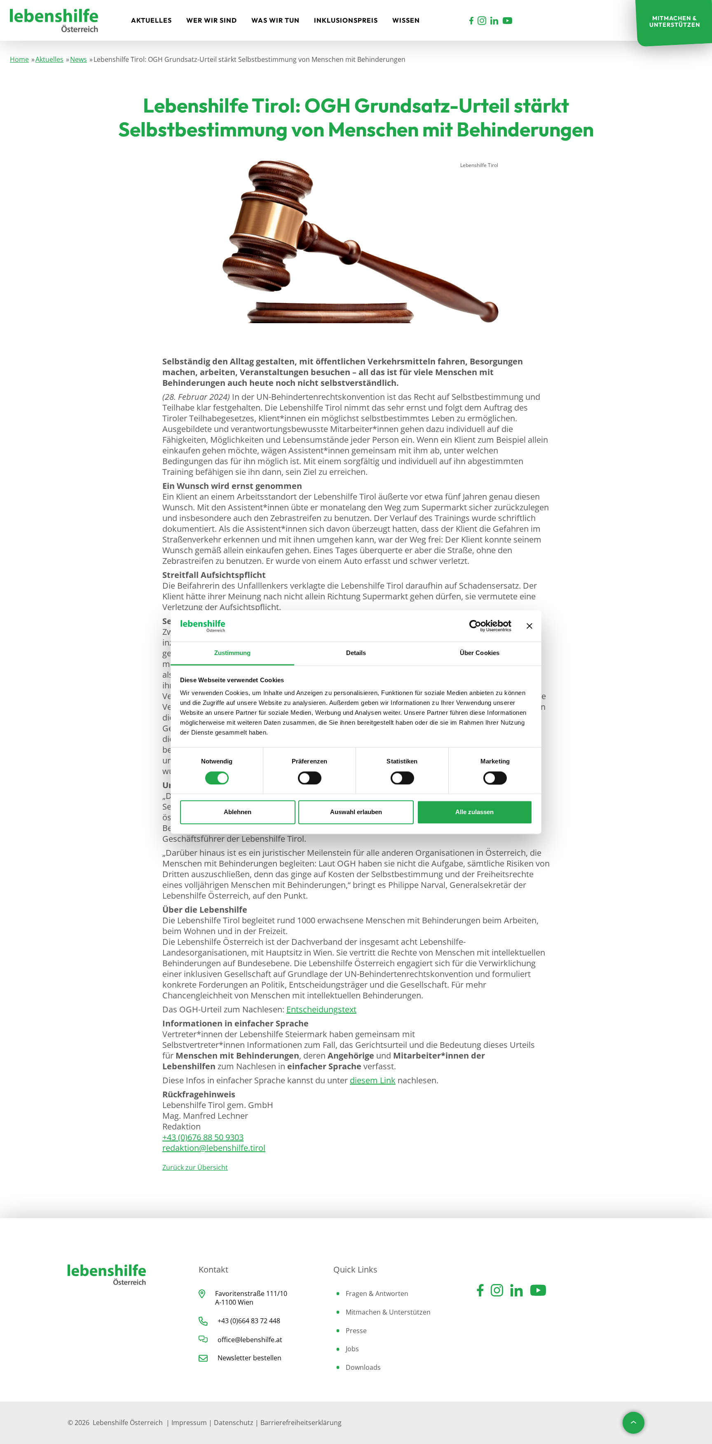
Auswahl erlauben (356, 812)
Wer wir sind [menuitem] (211, 20)
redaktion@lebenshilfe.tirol (213, 1147)
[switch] (309, 777)
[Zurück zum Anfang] (633, 1423)
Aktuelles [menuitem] (151, 20)
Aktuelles (49, 59)
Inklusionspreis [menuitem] (346, 20)
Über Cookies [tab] (479, 653)
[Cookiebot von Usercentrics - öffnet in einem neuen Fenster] (475, 626)
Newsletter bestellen (249, 1357)
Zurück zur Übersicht (195, 1167)
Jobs (352, 1348)
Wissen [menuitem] (406, 20)
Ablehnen (237, 812)
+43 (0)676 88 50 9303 (203, 1137)
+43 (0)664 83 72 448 (249, 1320)
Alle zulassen (474, 812)
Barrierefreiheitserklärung (301, 1422)
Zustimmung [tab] (232, 653)
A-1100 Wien (234, 1302)
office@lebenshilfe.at (250, 1339)
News (78, 59)
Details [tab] (356, 653)
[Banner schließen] (529, 626)
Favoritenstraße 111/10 (251, 1293)
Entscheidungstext (321, 1009)
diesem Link (373, 1080)
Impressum (189, 1422)
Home (19, 59)
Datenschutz (233, 1422)
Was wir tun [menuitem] (275, 20)
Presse (356, 1330)
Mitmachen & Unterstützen (388, 1312)
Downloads (363, 1367)
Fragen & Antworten (377, 1293)
